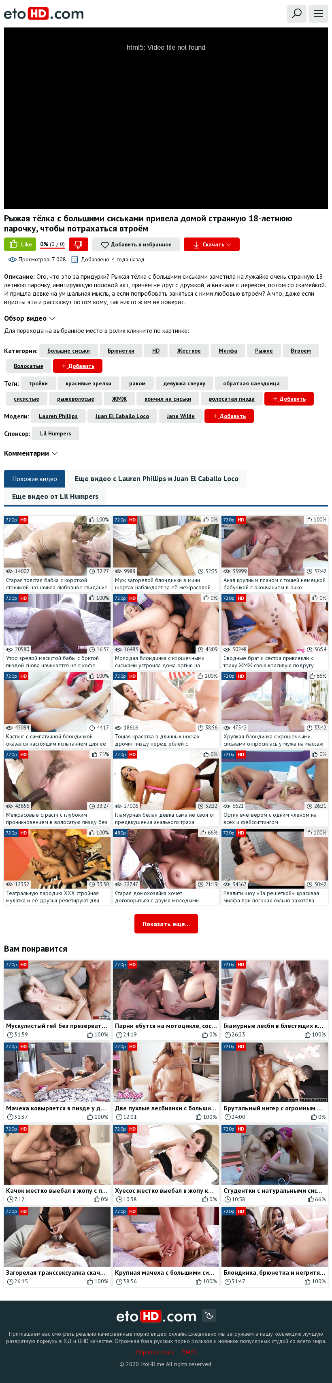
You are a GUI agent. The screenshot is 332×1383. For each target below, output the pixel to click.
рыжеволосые (75, 398)
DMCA (189, 1352)
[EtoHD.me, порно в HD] (156, 1316)
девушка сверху (184, 383)
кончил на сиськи (168, 398)
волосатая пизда (232, 398)
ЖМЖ (119, 398)
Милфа (228, 350)
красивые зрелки (88, 383)
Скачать (213, 244)
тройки (38, 383)
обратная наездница (251, 383)
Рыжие (264, 350)
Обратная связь (155, 1352)
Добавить (80, 366)
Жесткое (189, 350)
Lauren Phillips (58, 416)
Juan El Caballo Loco (122, 416)
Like (25, 244)
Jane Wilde (181, 416)
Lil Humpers (55, 433)
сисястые (26, 398)
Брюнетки (121, 350)
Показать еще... (166, 924)
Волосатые (28, 366)
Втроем (301, 350)
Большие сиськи (68, 350)
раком (137, 383)
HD (156, 350)
